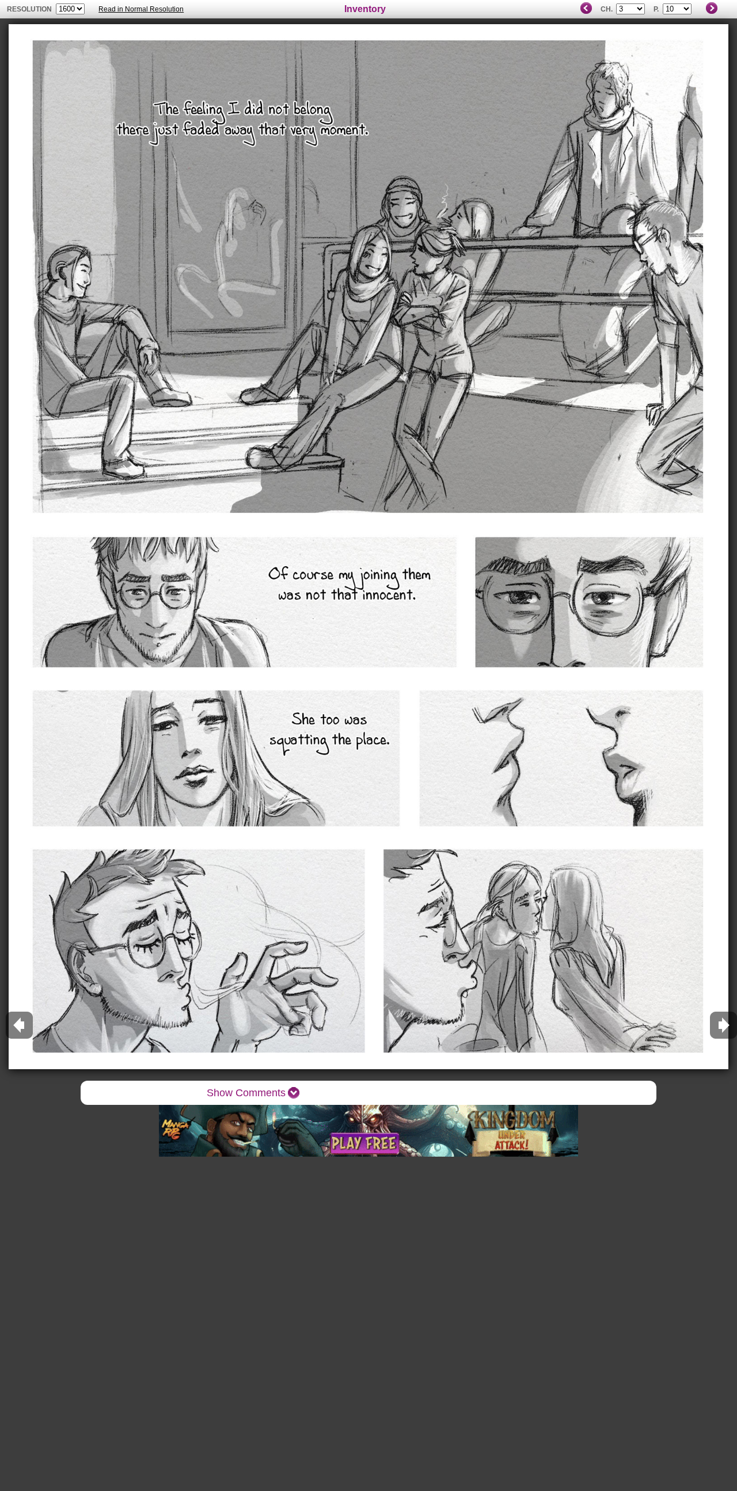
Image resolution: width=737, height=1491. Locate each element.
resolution (30, 9)
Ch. (607, 9)
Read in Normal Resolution (141, 9)
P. (656, 9)
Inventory (365, 9)
